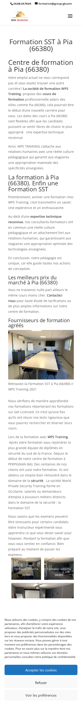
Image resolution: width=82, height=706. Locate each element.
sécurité (37, 480)
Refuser (41, 682)
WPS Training (58, 437)
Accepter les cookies (41, 670)
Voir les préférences (41, 695)
